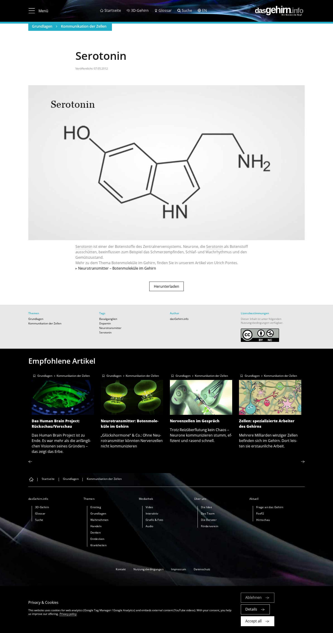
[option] (62, 412)
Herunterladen (166, 286)
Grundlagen (42, 26)
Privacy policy (68, 614)
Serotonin (83, 246)
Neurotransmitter (110, 328)
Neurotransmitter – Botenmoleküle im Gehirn (117, 268)
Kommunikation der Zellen (83, 26)
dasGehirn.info (179, 319)
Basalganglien (108, 319)
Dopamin (105, 323)
